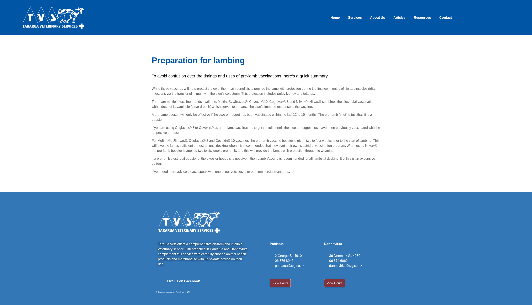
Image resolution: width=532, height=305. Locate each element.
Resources (422, 17)
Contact (445, 17)
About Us (377, 17)
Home (335, 17)
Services (355, 17)
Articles (399, 17)
